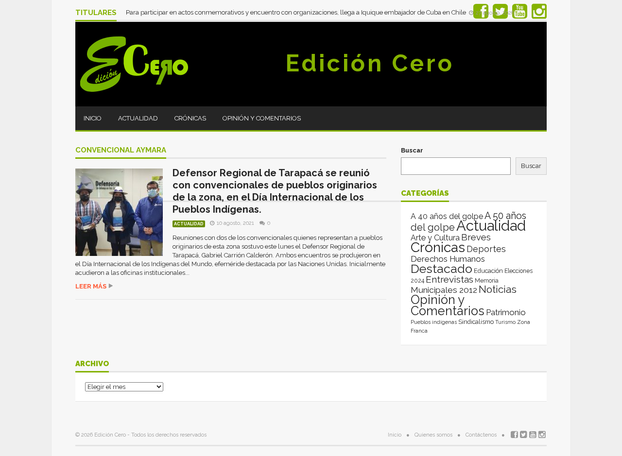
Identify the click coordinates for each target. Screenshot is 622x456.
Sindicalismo (476, 321)
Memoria (487, 280)
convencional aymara (120, 150)
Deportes (486, 249)
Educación (488, 270)
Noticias (498, 289)
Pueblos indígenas (434, 322)
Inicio (93, 118)
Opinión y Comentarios (262, 118)
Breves (476, 237)
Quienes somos (433, 435)
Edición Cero (369, 63)
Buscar (412, 150)
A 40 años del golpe (447, 216)
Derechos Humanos (448, 259)
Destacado (441, 268)
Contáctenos (481, 435)
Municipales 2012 (444, 290)
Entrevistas (449, 279)
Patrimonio (506, 312)
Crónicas (190, 118)
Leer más (90, 286)
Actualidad (138, 118)
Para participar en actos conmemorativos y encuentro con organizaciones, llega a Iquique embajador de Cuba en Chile (296, 12)
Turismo (505, 322)
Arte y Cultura (435, 237)
